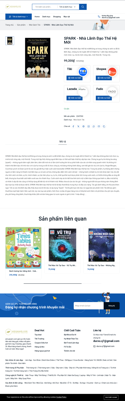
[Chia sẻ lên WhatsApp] (94, 126)
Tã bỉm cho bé (69, 351)
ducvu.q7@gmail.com (111, 17)
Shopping (57, 17)
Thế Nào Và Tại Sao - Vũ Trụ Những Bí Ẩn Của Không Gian (73, 265)
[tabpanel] (62, 170)
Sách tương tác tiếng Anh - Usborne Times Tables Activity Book (36, 271)
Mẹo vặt (67, 17)
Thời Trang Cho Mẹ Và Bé (38, 371)
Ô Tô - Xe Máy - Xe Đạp (77, 383)
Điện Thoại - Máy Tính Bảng (36, 375)
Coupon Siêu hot (41, 343)
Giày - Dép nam (57, 368)
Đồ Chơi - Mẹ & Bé (60, 383)
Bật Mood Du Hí (70, 335)
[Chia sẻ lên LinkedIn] (88, 126)
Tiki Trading (39, 339)
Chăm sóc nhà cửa (109, 383)
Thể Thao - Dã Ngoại (64, 360)
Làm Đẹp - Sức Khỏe (33, 360)
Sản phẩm (21, 25)
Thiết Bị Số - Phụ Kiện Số (57, 375)
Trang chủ (9, 25)
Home (37, 17)
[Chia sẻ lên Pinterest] (83, 126)
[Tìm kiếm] (82, 7)
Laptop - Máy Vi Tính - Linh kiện (92, 375)
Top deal (38, 335)
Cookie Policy (61, 397)
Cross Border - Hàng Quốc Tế (84, 360)
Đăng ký (112, 306)
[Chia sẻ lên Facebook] (73, 126)
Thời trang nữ (31, 368)
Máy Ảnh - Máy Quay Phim (21, 378)
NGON (99, 360)
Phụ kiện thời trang (83, 368)
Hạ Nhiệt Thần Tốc (71, 339)
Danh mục (46, 17)
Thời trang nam (44, 368)
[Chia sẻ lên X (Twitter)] (78, 126)
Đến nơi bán (76, 78)
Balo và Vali (107, 360)
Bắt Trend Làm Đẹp (71, 343)
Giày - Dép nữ (70, 368)
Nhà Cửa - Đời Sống (44, 383)
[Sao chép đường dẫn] (104, 126)
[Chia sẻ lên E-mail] (99, 126)
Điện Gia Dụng (73, 375)
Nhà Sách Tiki (34, 25)
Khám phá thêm (11, 386)
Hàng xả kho (39, 347)
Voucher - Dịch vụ (94, 383)
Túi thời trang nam (21, 371)
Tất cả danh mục (19, 17)
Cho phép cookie (111, 397)
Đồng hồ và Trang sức (100, 368)
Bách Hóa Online (48, 360)
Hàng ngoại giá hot (42, 351)
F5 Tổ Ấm (67, 347)
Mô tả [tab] (62, 141)
